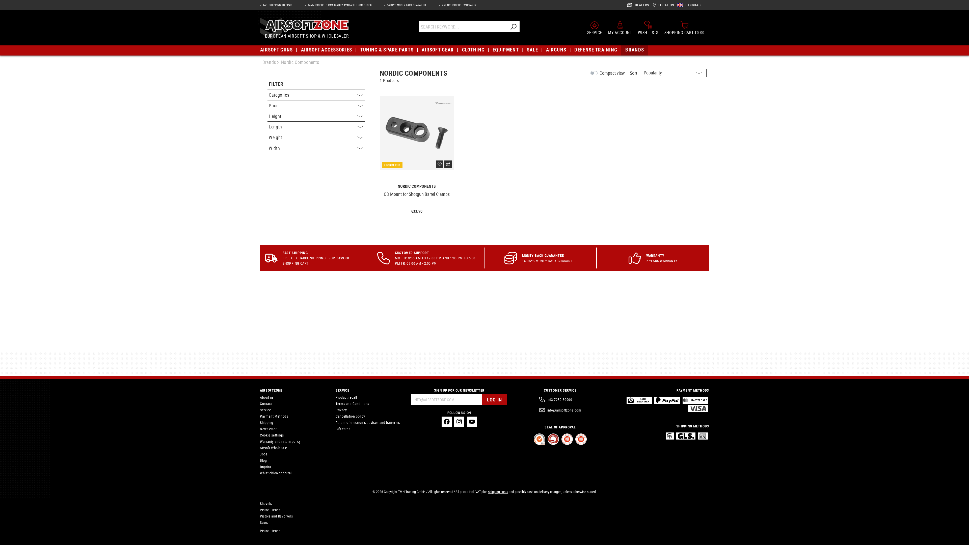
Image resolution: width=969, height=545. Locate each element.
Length (275, 127)
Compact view (612, 73)
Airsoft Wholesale (273, 447)
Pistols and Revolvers (276, 516)
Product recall (346, 397)
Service (265, 409)
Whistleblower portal (276, 473)
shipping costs (498, 491)
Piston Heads (270, 509)
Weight (275, 137)
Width (274, 148)
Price (273, 105)
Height (275, 116)
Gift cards (343, 428)
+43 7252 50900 (559, 399)
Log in (494, 399)
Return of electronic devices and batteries (368, 422)
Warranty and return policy (280, 441)
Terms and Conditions (352, 403)
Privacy (341, 409)
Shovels (266, 503)
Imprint (265, 466)
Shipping (318, 258)
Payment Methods (274, 416)
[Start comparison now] (448, 164)
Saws (264, 522)
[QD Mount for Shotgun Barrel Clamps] (417, 133)
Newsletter (268, 428)
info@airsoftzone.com (564, 410)
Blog (263, 460)
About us (267, 397)
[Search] (513, 26)
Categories (279, 95)
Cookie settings (272, 435)
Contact (266, 403)
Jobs (263, 454)
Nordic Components (417, 186)
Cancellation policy (350, 416)
